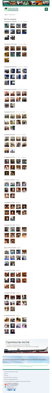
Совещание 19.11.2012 (9, 157)
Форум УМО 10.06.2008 (10, 247)
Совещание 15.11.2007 (9, 270)
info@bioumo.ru (11, 387)
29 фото (18, 225)
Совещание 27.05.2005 (9, 293)
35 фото (25, 66)
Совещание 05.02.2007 (9, 315)
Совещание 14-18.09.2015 (10, 89)
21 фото (24, 134)
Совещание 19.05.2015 (9, 112)
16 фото (18, 247)
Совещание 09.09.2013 (9, 134)
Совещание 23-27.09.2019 (10, 21)
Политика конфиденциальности (11, 379)
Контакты (6, 375)
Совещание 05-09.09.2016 (10, 66)
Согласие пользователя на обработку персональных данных (17, 381)
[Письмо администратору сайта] (5, 387)
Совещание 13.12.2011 (9, 202)
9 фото (25, 44)
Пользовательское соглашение (11, 377)
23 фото (25, 89)
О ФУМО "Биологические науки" (11, 371)
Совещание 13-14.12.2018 (10, 44)
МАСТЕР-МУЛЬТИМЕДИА (13, 384)
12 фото (25, 21)
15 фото (24, 112)
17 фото (18, 293)
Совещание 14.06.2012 (9, 179)
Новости (6, 373)
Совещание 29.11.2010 (9, 225)
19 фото (23, 157)
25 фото (18, 179)
